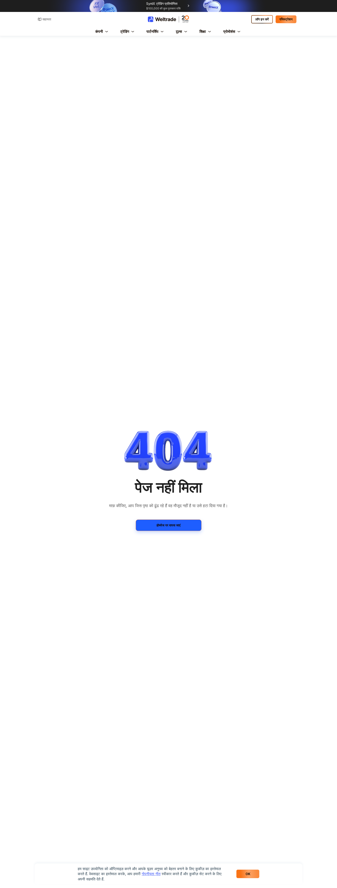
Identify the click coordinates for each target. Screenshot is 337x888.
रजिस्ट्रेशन (286, 19)
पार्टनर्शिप (152, 31)
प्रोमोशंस (229, 31)
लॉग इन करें (262, 19)
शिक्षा (202, 31)
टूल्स (179, 31)
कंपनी (99, 31)
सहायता (46, 19)
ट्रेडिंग (124, 31)
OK (248, 874)
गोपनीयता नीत (151, 873)
